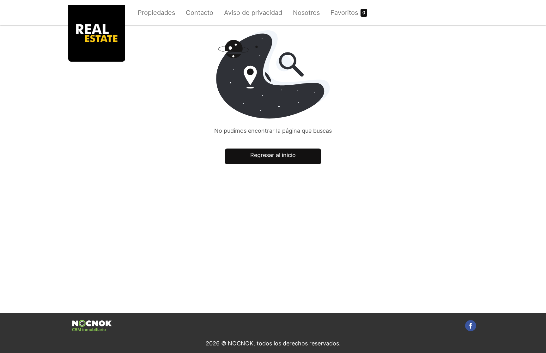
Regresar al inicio (273, 155)
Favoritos (344, 12)
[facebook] (470, 325)
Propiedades (156, 12)
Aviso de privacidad (253, 12)
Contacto (199, 12)
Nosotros (306, 12)
